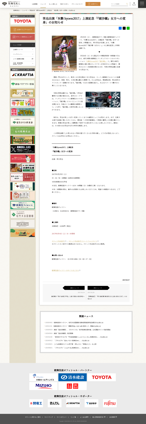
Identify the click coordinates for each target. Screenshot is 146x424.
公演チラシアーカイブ (24, 29)
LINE (128, 28)
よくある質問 (84, 417)
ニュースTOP (17, 45)
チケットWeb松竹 (58, 241)
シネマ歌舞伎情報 (18, 59)
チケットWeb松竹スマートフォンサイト (83, 241)
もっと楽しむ (53, 4)
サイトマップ (48, 417)
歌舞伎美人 (16, 10)
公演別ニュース (18, 49)
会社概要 (112, 417)
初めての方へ (64, 4)
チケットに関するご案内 (33, 417)
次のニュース (98, 288)
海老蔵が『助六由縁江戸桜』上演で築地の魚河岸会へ (68, 296)
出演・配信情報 (18, 63)
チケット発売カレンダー (24, 37)
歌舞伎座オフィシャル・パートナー (22, 16)
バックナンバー (18, 54)
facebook (120, 28)
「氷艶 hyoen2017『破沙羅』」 (96, 61)
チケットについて (77, 4)
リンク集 (73, 417)
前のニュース (75, 288)
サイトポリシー (62, 417)
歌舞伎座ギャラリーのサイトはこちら (65, 270)
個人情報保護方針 (97, 417)
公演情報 (34, 4)
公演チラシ (94, 4)
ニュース (43, 4)
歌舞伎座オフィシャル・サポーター (22, 70)
